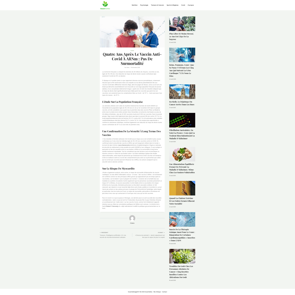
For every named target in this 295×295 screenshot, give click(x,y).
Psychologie (144, 5)
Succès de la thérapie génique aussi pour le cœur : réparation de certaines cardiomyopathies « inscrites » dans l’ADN (182, 235)
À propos (191, 5)
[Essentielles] (105, 5)
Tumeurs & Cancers (157, 5)
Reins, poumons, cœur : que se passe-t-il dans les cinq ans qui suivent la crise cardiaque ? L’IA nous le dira (181, 70)
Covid (183, 5)
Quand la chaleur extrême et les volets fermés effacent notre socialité (182, 201)
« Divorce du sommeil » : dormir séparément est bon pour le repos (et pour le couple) (150, 235)
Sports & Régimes (172, 5)
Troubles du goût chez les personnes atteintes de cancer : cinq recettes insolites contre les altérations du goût (181, 271)
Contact (164, 292)
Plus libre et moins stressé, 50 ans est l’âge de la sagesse (181, 36)
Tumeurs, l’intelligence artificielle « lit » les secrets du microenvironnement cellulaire (113, 235)
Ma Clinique (157, 292)
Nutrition (134, 5)
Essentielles (148, 292)
